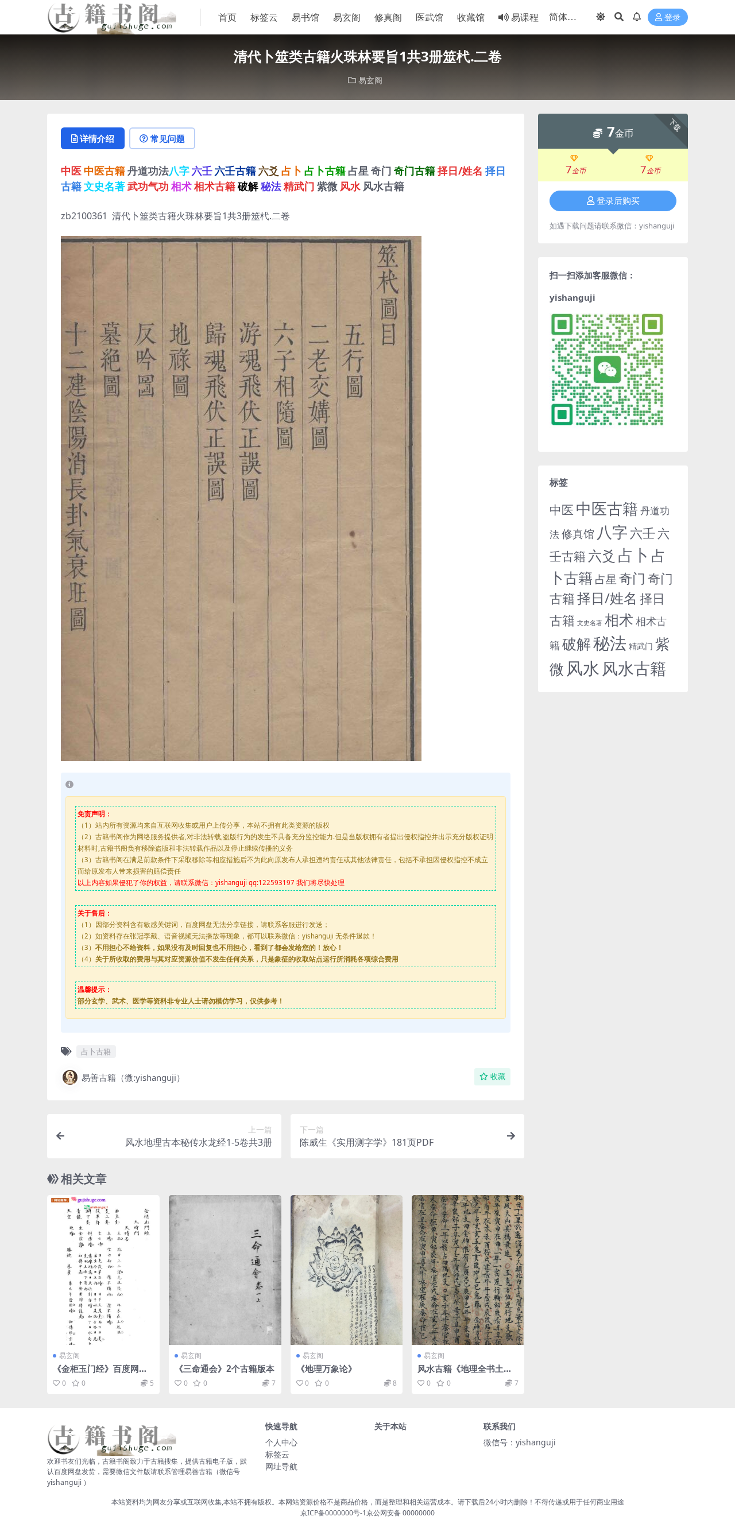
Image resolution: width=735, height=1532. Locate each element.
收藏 (497, 1076)
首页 (227, 17)
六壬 (642, 532)
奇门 (632, 578)
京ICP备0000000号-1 (333, 1513)
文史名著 (589, 623)
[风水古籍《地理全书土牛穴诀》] (468, 1270)
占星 (606, 579)
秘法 (609, 642)
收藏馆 (471, 17)
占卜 (633, 554)
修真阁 (388, 17)
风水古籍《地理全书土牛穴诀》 (464, 1373)
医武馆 (429, 17)
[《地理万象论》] (347, 1270)
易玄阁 (347, 17)
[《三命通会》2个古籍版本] (225, 1270)
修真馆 (578, 533)
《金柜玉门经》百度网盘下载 (100, 1373)
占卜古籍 (96, 1051)
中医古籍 (607, 508)
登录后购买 (618, 200)
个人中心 (281, 1442)
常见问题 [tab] (167, 138)
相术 (619, 619)
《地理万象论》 (326, 1368)
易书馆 (305, 17)
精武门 (641, 646)
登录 (672, 17)
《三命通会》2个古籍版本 (224, 1368)
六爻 (602, 555)
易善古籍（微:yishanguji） (133, 1077)
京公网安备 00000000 (400, 1513)
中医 (562, 510)
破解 (576, 643)
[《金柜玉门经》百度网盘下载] (103, 1270)
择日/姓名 (607, 598)
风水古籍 (634, 668)
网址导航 (281, 1466)
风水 (582, 668)
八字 (612, 531)
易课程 (525, 17)
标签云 (264, 17)
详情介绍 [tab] (97, 138)
